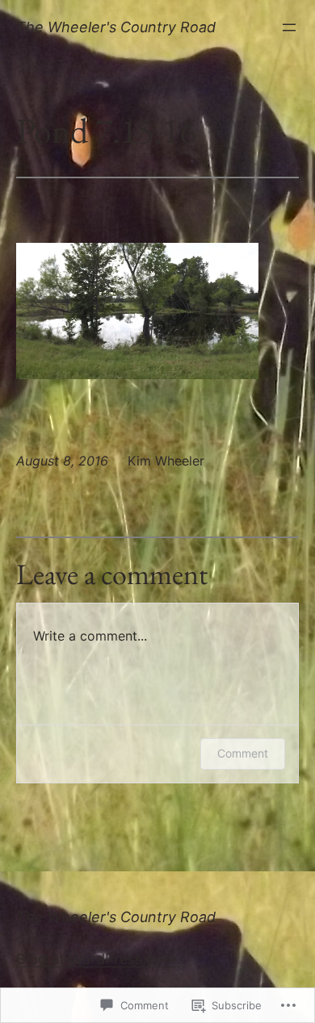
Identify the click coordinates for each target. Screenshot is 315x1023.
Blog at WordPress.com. (98, 958)
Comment (242, 753)
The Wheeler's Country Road (116, 27)
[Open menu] (289, 27)
